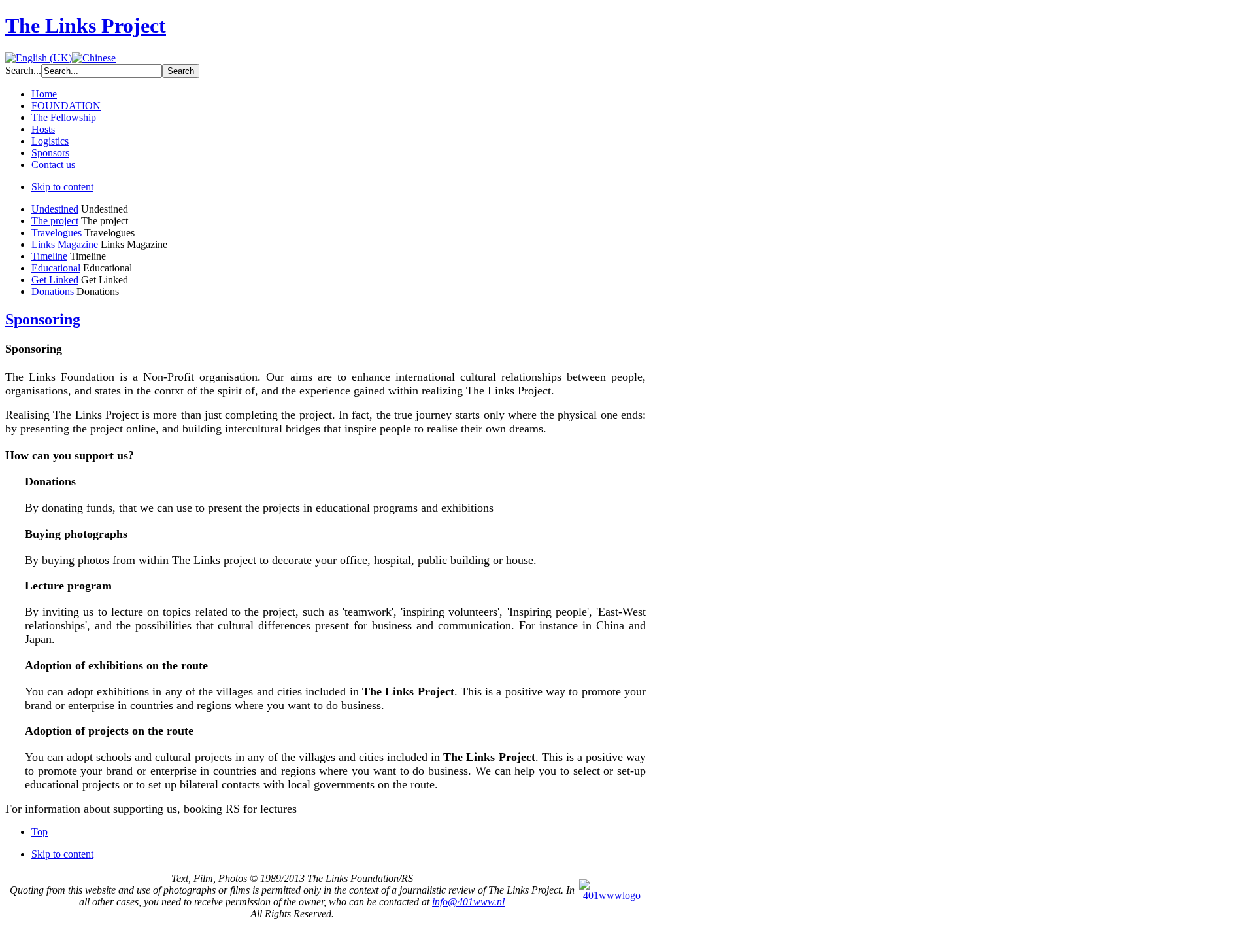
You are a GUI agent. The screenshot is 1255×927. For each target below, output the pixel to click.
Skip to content (62, 186)
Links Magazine (64, 244)
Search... (23, 70)
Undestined (54, 209)
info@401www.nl (468, 901)
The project (54, 220)
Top (39, 831)
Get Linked (54, 279)
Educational (55, 267)
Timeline (49, 256)
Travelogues (56, 232)
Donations (52, 291)
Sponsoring (42, 319)
